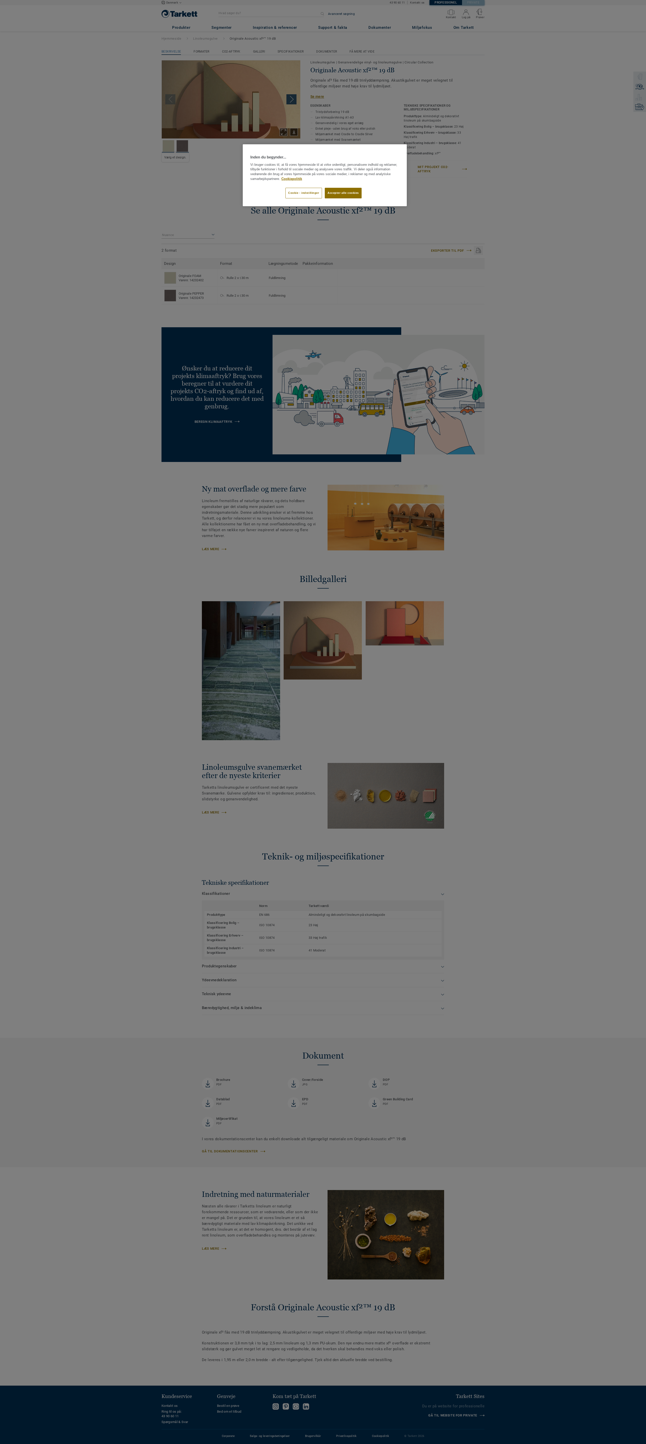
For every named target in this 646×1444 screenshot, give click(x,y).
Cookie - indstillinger (303, 192)
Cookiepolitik (291, 179)
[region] (325, 175)
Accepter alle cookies (343, 192)
